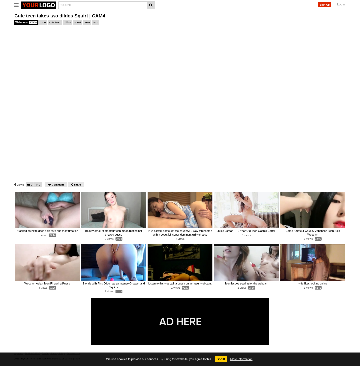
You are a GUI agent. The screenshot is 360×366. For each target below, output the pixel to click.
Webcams (26, 22)
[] (151, 5)
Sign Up (325, 4)
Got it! (221, 359)
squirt (77, 22)
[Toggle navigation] (17, 4)
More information (241, 359)
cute (43, 22)
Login (341, 4)
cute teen (54, 22)
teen (87, 22)
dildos (67, 22)
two (95, 22)
